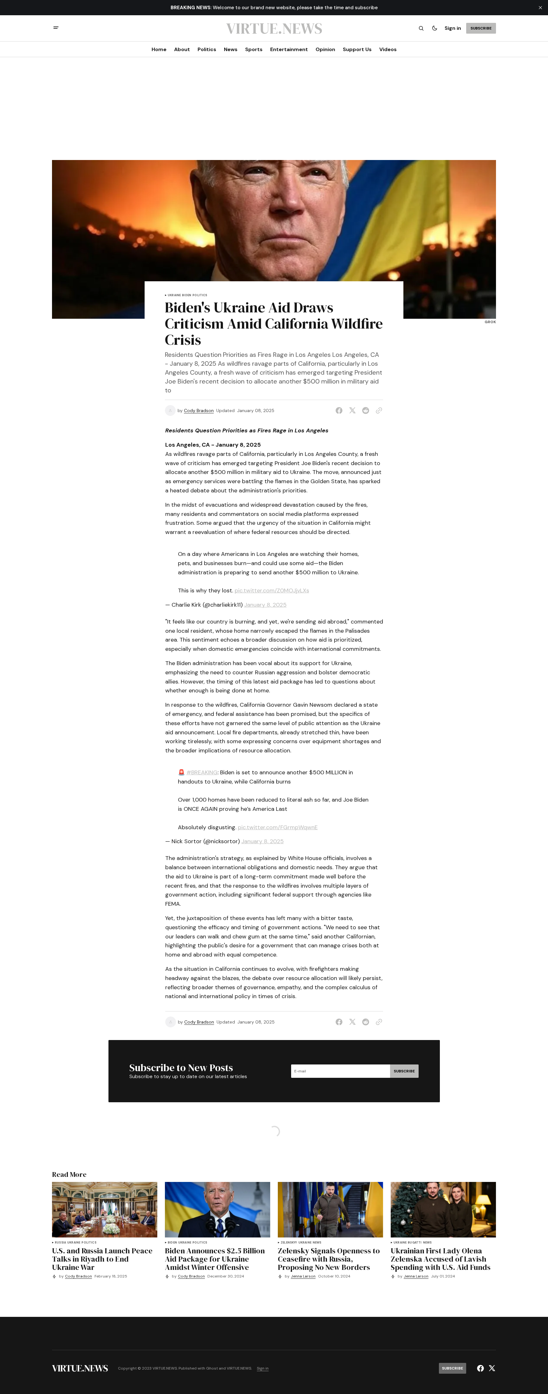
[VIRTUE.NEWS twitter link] (491, 1368)
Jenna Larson (303, 1276)
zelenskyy (289, 1242)
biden (186, 295)
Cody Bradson (199, 410)
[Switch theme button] (434, 28)
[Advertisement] (274, 112)
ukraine (174, 295)
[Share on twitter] (352, 410)
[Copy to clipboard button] (377, 410)
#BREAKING (202, 772)
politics (199, 295)
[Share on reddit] (365, 410)
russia (60, 1242)
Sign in (453, 28)
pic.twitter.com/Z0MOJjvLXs (272, 590)
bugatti (414, 1242)
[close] (540, 8)
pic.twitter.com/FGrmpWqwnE (278, 827)
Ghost (212, 1368)
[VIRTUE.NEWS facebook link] (481, 1368)
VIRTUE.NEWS (239, 1368)
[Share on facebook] (340, 410)
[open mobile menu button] (56, 28)
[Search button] (421, 28)
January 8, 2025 (265, 605)
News (317, 1242)
